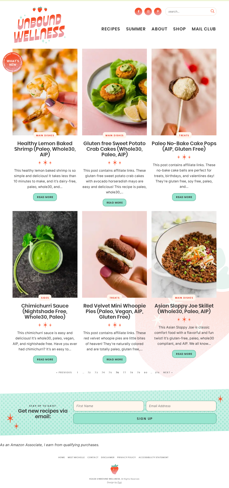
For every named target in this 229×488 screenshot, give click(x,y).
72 (89, 372)
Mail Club (204, 29)
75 (110, 372)
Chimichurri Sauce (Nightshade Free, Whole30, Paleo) (45, 312)
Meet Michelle (76, 457)
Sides (45, 298)
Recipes (110, 29)
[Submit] (212, 11)
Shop (179, 29)
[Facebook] (138, 11)
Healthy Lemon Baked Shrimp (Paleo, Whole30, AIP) (45, 149)
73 (96, 372)
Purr (119, 482)
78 (131, 372)
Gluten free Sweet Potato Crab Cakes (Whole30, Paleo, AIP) (114, 149)
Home (61, 457)
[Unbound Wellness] (40, 25)
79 (138, 372)
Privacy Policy (126, 457)
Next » (168, 372)
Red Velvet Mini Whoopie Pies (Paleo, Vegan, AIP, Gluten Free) (114, 312)
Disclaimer (107, 457)
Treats (184, 135)
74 (103, 372)
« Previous (64, 372)
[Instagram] (148, 11)
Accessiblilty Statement (154, 457)
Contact (92, 457)
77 (124, 372)
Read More (43, 198)
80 (146, 372)
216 (157, 372)
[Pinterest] (158, 11)
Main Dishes (45, 135)
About (159, 29)
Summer (136, 29)
